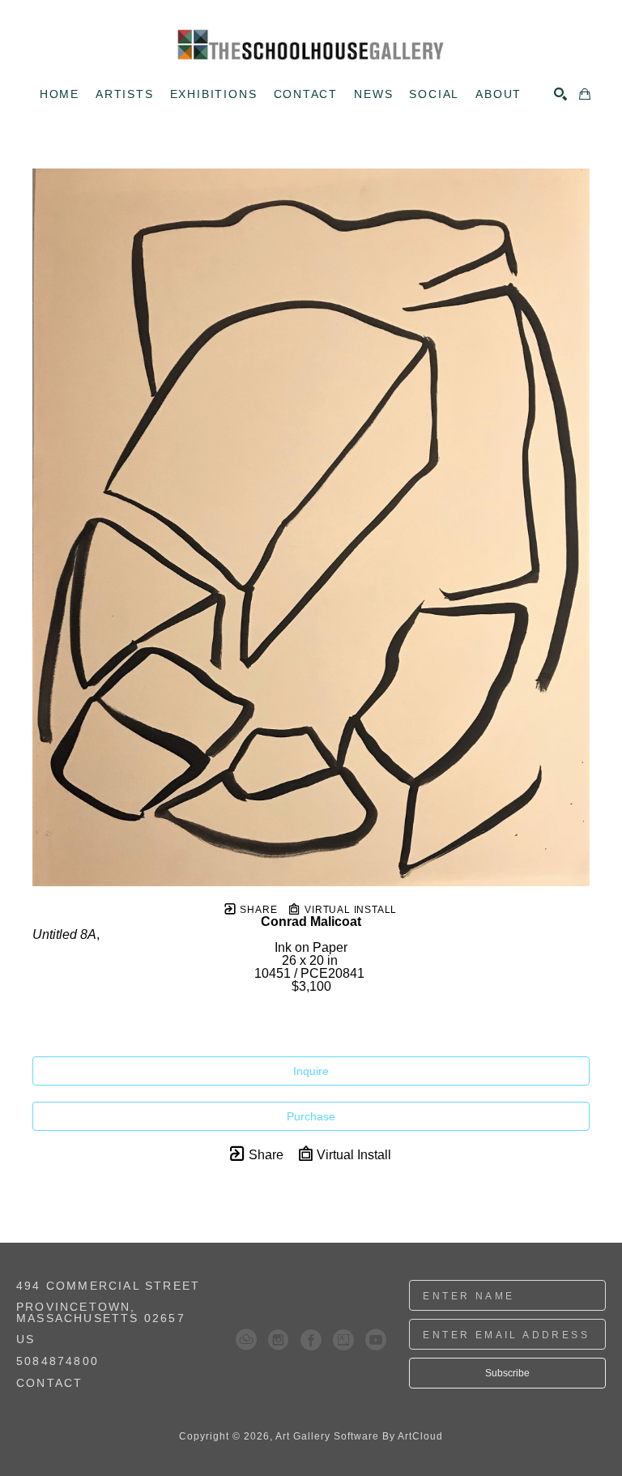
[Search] (560, 93)
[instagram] (278, 1339)
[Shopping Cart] (584, 93)
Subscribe (507, 1373)
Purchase (311, 1116)
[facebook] (311, 1339)
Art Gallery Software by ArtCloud (359, 1436)
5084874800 (57, 1361)
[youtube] (375, 1339)
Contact (49, 1383)
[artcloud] (246, 1339)
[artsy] (343, 1339)
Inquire (311, 1070)
